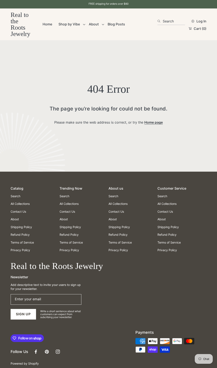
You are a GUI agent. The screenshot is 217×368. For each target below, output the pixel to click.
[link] (70, 24)
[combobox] (171, 21)
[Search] (160, 21)
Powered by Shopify (25, 363)
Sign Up (23, 314)
